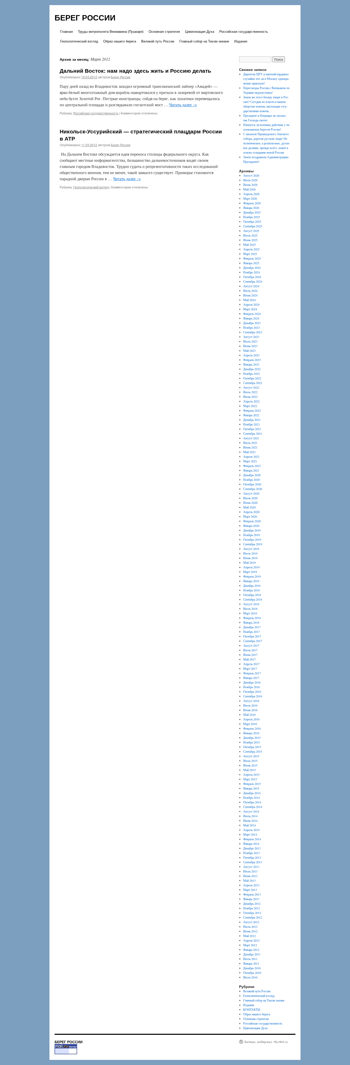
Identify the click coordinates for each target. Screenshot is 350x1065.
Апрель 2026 (251, 194)
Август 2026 (251, 175)
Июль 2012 (250, 926)
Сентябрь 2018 (252, 599)
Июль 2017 (250, 650)
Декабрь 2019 (252, 530)
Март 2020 (250, 516)
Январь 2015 (251, 788)
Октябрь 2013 (252, 857)
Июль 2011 (250, 959)
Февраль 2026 (252, 203)
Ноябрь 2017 (251, 632)
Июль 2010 (250, 977)
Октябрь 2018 (252, 595)
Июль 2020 (250, 498)
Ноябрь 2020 (251, 479)
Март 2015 (250, 779)
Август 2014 (251, 811)
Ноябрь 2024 (251, 272)
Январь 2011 (251, 963)
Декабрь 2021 (252, 420)
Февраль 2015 (252, 784)
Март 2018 (250, 613)
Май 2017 (249, 659)
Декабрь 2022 (252, 369)
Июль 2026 (250, 180)
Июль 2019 (250, 553)
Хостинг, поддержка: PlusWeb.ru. (266, 1042)
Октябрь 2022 (252, 378)
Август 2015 (251, 756)
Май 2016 (249, 714)
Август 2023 (251, 337)
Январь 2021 (251, 470)
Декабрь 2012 (252, 903)
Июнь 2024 (250, 295)
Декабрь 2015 (252, 738)
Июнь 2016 (250, 710)
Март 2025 (250, 254)
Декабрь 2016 (252, 682)
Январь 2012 (251, 949)
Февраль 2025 (252, 258)
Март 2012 (250, 945)
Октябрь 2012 (252, 913)
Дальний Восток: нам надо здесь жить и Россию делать (135, 70)
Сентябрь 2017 (252, 641)
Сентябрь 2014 (252, 807)
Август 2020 (251, 493)
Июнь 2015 (250, 765)
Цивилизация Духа (199, 31)
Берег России (120, 77)
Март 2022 (250, 406)
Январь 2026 (251, 208)
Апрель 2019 (251, 567)
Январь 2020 (251, 526)
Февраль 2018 (252, 618)
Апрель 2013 (251, 885)
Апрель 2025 (251, 249)
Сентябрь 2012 (252, 917)
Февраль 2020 (252, 521)
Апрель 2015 (251, 774)
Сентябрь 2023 (252, 332)
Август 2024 (251, 286)
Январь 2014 (251, 844)
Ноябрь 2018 (251, 590)
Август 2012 (251, 922)
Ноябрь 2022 (251, 373)
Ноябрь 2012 (251, 908)
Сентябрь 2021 (252, 433)
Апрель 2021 (251, 456)
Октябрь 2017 (252, 636)
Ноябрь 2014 (251, 797)
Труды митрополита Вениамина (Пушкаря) (110, 31)
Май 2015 (249, 770)
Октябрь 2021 (252, 429)
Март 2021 (250, 461)
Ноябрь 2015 (251, 742)
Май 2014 (249, 825)
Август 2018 (251, 604)
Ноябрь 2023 (251, 327)
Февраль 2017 (252, 673)
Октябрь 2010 (252, 973)
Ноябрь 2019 (251, 535)
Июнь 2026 (250, 185)
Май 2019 (249, 562)
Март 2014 (250, 834)
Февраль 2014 (252, 839)
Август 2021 (251, 438)
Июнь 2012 (250, 931)
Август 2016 (251, 701)
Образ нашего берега (119, 41)
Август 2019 (251, 549)
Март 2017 (250, 668)
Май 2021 (249, 452)
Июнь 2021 (250, 447)
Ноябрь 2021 (251, 424)
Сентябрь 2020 (252, 489)
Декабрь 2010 (252, 968)
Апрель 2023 (251, 355)
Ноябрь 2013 (251, 853)
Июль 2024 (250, 291)
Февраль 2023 (252, 360)
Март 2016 (250, 724)
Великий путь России (157, 41)
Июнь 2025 (250, 240)
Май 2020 (249, 507)
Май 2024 (249, 300)
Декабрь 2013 (252, 848)
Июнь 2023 (250, 346)
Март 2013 (250, 890)
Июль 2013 (250, 871)
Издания (240, 41)
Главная (66, 31)
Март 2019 (250, 572)
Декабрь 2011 (252, 954)
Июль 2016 (250, 705)
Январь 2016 (251, 733)
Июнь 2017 (250, 655)
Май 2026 (249, 189)
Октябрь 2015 (252, 747)
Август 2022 (251, 387)
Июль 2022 (250, 392)
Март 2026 (250, 198)
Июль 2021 (250, 443)
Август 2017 (251, 645)
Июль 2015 (250, 761)
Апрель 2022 (251, 401)
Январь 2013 (251, 899)
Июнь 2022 (250, 397)
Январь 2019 (251, 581)
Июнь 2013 (250, 876)
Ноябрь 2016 (251, 687)
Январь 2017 (251, 678)
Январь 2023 (251, 364)
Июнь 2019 (250, 558)
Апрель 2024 (251, 304)
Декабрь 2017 (252, 627)
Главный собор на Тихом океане (204, 41)
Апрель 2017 (251, 664)
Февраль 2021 (252, 466)
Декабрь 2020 (252, 475)
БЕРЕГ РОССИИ (85, 17)
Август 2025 (251, 231)
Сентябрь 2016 (252, 696)
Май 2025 (249, 244)
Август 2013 (251, 867)
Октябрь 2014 (252, 802)
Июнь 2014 (250, 820)
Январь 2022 (251, 415)
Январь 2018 (251, 622)
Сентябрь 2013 (252, 862)
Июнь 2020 (250, 502)
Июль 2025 (250, 235)
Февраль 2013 (252, 894)
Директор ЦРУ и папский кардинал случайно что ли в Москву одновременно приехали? (266, 78)
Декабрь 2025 (252, 212)
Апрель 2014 (251, 830)
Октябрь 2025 (252, 221)
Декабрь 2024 (252, 267)
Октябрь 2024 (252, 277)
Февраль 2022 (252, 410)
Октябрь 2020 (252, 484)
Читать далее (183, 104)
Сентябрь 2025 (252, 226)
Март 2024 (250, 309)
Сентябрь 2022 (252, 383)
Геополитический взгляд (79, 41)
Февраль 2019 (252, 576)
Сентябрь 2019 (252, 544)
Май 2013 (249, 880)
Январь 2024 (251, 318)
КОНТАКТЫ (251, 1009)
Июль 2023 (250, 341)
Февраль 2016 (252, 728)
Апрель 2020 (251, 512)
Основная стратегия (164, 31)
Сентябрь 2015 (252, 751)
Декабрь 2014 (252, 793)
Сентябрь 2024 (252, 281)
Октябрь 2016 (252, 691)
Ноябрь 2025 (251, 217)
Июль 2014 (250, 816)
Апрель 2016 (251, 719)
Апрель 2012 (251, 940)
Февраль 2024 (252, 314)
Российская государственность (243, 31)
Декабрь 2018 (252, 585)
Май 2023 (249, 350)
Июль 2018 (250, 608)
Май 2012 (249, 936)
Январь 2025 (251, 263)
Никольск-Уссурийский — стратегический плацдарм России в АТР (141, 134)
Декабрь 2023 (252, 323)
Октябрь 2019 (252, 539)
